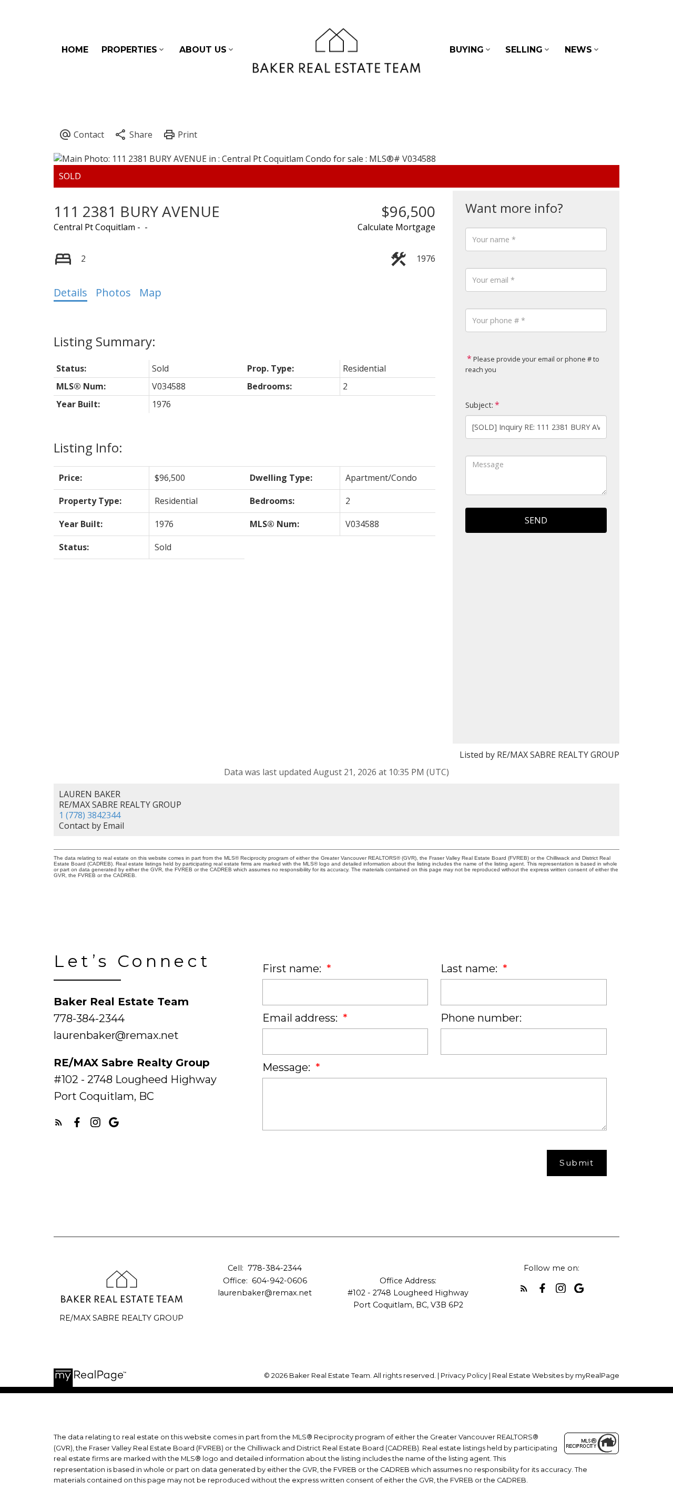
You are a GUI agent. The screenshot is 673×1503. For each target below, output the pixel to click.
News (578, 50)
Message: (287, 1067)
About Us (203, 50)
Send (536, 520)
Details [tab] (70, 292)
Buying (467, 50)
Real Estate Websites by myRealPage (555, 1376)
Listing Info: (88, 447)
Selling (524, 50)
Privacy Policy (464, 1376)
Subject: (479, 405)
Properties (129, 50)
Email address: (301, 1018)
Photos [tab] (113, 292)
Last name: (470, 968)
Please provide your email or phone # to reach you (532, 364)
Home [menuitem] (75, 50)
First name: (293, 968)
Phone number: (481, 1018)
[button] (59, 1122)
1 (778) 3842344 (89, 815)
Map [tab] (150, 292)
